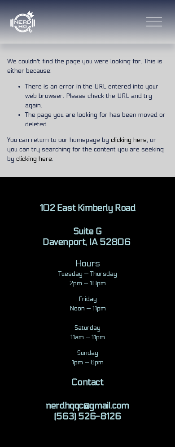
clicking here (129, 140)
